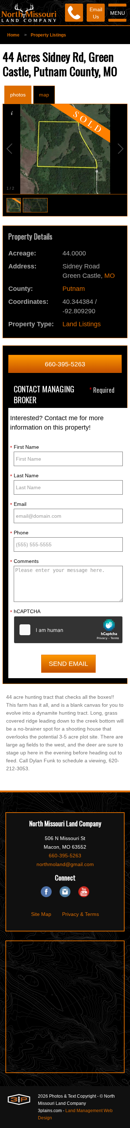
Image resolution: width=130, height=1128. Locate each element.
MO (109, 275)
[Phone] (74, 13)
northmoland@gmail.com (65, 864)
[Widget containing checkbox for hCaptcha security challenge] (68, 629)
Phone (19, 533)
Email (18, 504)
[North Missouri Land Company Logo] (29, 12)
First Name (24, 447)
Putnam (73, 288)
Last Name (24, 476)
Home (13, 35)
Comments (24, 561)
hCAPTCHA (25, 611)
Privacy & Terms (80, 914)
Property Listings (48, 35)
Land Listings (81, 324)
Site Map (41, 914)
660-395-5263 (65, 364)
